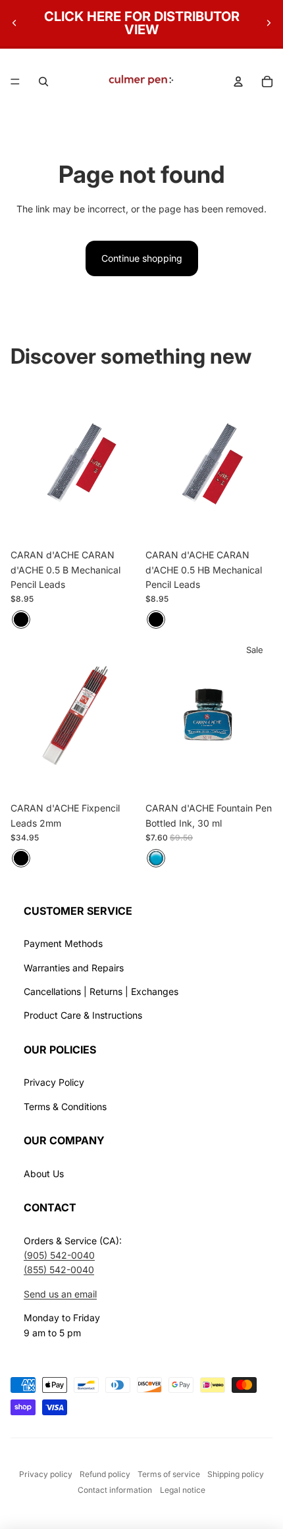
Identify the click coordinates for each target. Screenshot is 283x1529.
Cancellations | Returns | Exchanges (101, 991)
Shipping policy (235, 1474)
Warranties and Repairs (74, 967)
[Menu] (15, 81)
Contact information (115, 1490)
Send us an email (60, 1293)
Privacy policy (45, 1474)
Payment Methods (63, 943)
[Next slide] (268, 23)
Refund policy (105, 1474)
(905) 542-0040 (59, 1255)
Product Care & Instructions (83, 1015)
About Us (44, 1173)
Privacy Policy (54, 1082)
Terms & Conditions (65, 1106)
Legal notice (182, 1490)
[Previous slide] (14, 23)
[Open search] (43, 81)
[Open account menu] (238, 81)
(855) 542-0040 (59, 1269)
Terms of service (169, 1474)
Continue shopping (141, 258)
